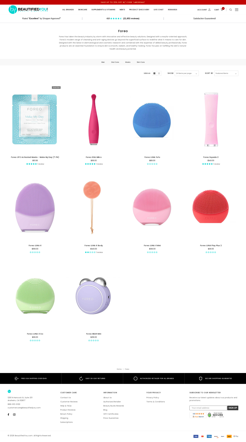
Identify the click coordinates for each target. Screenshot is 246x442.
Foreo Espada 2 (210, 157)
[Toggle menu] (236, 9)
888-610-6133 (14, 404)
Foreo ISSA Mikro (94, 157)
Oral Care (115, 62)
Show (171, 73)
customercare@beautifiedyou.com (24, 407)
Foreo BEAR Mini (93, 334)
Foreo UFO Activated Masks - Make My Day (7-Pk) (35, 157)
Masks (127, 62)
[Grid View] (154, 73)
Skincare (82, 10)
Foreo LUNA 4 (35, 245)
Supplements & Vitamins (103, 10)
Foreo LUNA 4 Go (35, 334)
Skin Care (141, 62)
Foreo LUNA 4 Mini (152, 245)
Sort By (209, 73)
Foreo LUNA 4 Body (94, 245)
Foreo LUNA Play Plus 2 (211, 245)
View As (147, 73)
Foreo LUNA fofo (152, 157)
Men (103, 62)
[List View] (159, 73)
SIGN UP (233, 408)
